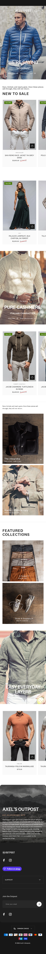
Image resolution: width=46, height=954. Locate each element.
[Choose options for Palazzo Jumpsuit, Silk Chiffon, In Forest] (32, 226)
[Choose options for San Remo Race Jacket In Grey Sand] (32, 145)
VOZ (19, 233)
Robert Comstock (19, 384)
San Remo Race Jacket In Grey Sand (19, 156)
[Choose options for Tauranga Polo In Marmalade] (32, 757)
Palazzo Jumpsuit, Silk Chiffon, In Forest (19, 237)
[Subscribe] (39, 904)
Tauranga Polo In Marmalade (19, 766)
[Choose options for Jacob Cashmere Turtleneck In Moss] (32, 377)
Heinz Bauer (19, 152)
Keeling (19, 763)
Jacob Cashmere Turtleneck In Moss (19, 388)
